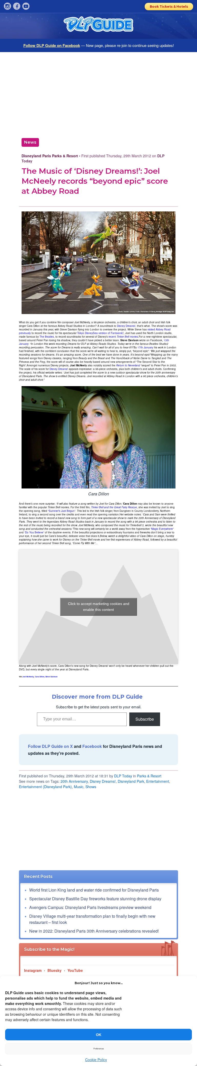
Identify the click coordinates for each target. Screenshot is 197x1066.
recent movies (123, 336)
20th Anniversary (74, 781)
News (30, 142)
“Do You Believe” (34, 532)
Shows (90, 786)
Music (78, 786)
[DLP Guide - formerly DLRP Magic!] (98, 26)
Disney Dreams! (126, 326)
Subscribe (144, 719)
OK (98, 1035)
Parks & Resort (149, 775)
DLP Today (123, 775)
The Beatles (47, 336)
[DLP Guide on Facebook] (16, 6)
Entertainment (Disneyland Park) (45, 786)
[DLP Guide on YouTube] (25, 6)
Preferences (98, 1049)
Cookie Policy (96, 1059)
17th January (145, 347)
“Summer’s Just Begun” (61, 511)
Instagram (33, 970)
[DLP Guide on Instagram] (7, 6)
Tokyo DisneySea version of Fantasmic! (100, 333)
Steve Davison (51, 676)
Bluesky (54, 970)
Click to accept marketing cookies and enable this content (98, 607)
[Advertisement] (98, 93)
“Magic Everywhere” (162, 529)
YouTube (75, 970)
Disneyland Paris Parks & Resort (50, 155)
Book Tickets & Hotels (169, 6)
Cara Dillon (39, 676)
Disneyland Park (131, 781)
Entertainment (157, 781)
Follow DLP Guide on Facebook (51, 45)
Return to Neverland (128, 365)
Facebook (92, 746)
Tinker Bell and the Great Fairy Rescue (114, 507)
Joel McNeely (28, 676)
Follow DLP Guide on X (50, 746)
